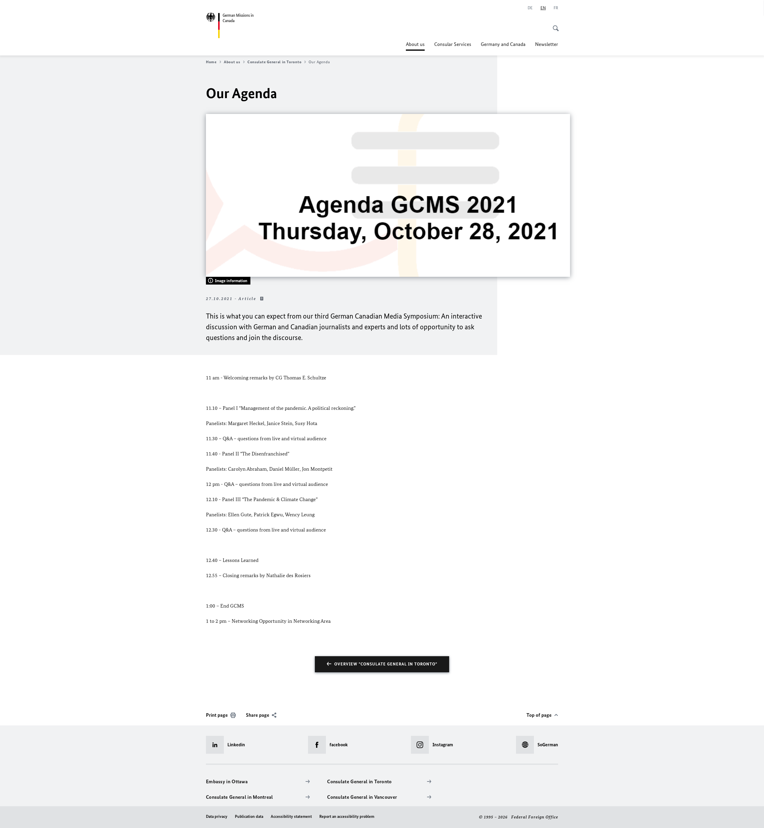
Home (211, 62)
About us (415, 46)
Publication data (249, 816)
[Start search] (553, 25)
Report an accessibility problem (346, 816)
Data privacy (216, 816)
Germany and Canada (503, 44)
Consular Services (452, 44)
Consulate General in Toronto (274, 62)
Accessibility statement (291, 816)
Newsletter (546, 44)
